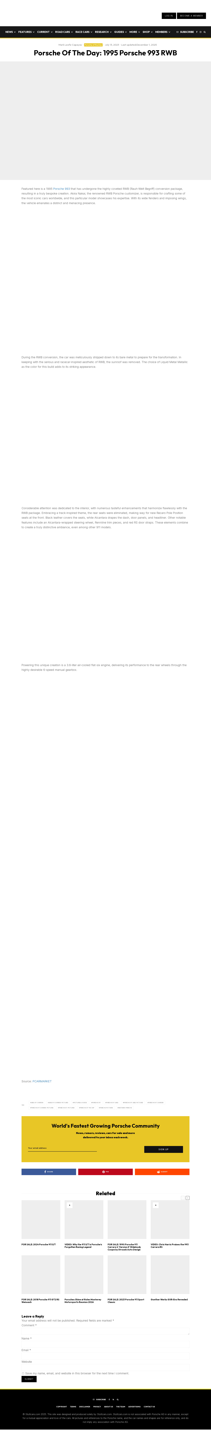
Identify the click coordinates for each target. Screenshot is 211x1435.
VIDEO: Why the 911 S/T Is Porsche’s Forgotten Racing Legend (83, 1245)
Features (25, 32)
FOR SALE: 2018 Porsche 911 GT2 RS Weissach (40, 1300)
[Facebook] (197, 32)
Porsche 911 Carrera (156, 1102)
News (9, 32)
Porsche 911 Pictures (66, 1108)
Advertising (134, 1407)
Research (102, 32)
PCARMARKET (42, 1081)
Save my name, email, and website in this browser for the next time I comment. (77, 1373)
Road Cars (62, 32)
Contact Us (149, 1407)
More (133, 32)
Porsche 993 (61, 188)
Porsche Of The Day (87, 1108)
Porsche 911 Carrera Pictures (42, 1108)
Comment (29, 1325)
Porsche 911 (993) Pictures (133, 1102)
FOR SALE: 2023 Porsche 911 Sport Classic (126, 1300)
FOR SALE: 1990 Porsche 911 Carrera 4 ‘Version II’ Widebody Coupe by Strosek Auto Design (124, 1247)
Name (27, 1338)
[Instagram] (201, 32)
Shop (146, 32)
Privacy (97, 1407)
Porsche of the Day (93, 45)
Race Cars (82, 32)
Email (26, 1350)
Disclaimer (84, 1407)
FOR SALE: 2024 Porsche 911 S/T (39, 1244)
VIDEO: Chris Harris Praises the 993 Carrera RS (170, 1245)
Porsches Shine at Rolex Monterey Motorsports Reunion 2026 (83, 1300)
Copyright (61, 1407)
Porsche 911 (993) (112, 1102)
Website (27, 1361)
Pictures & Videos (80, 1102)
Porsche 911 (96, 1102)
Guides (119, 32)
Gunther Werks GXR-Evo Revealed (169, 1299)
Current (43, 32)
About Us (108, 1407)
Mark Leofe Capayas (70, 44)
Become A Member (191, 15)
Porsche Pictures (106, 1108)
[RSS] (113, 1399)
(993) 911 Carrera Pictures (58, 1102)
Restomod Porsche (125, 1108)
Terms (73, 1407)
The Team (120, 1407)
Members (161, 32)
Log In (169, 15)
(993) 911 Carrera (37, 1102)
